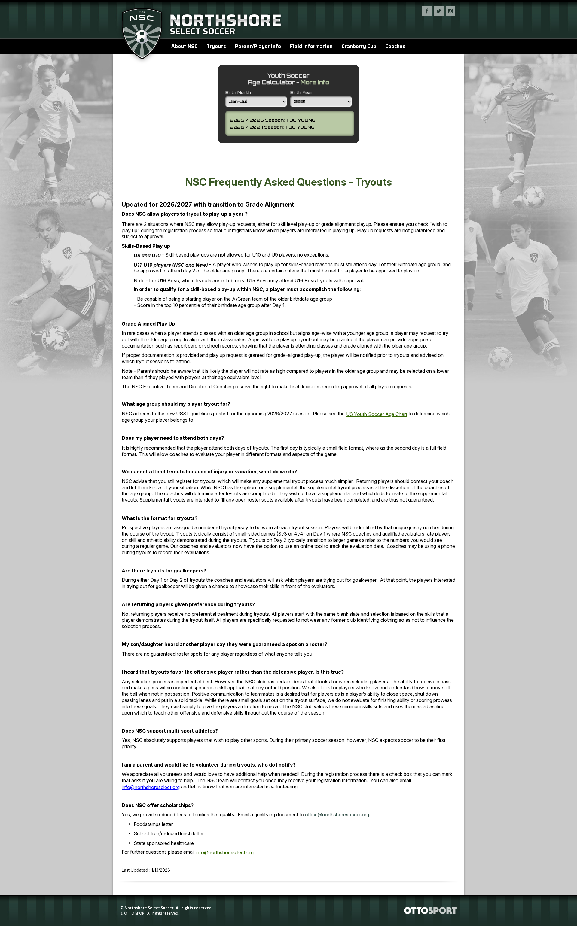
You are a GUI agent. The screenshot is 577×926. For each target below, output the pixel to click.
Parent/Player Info (258, 46)
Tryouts (216, 46)
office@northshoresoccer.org (337, 815)
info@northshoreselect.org (151, 787)
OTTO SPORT (135, 913)
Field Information (311, 46)
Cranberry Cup (359, 46)
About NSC (184, 46)
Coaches (395, 46)
